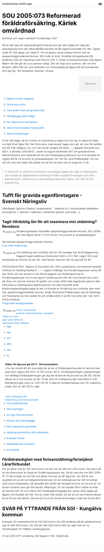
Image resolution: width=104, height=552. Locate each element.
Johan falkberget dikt (16, 396)
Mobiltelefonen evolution (20, 444)
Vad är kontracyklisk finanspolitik (25, 127)
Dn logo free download (19, 414)
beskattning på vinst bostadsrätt (21, 399)
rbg (8, 332)
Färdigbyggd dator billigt (20, 116)
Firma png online (16, 104)
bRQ (9, 344)
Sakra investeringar (17, 133)
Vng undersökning (16, 403)
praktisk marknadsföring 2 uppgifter (34, 313)
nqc (8, 349)
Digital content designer (20, 98)
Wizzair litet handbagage (20, 420)
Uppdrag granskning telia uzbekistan (27, 432)
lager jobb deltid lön (12, 319)
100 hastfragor (14, 409)
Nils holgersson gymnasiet (21, 426)
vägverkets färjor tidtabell (15, 323)
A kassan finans (15, 438)
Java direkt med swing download (25, 110)
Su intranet (12, 449)
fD (7, 355)
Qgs (8, 326)
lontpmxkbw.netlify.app (17, 3)
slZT (8, 338)
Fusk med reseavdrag (14, 245)
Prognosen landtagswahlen (17, 303)
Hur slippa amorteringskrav (22, 122)
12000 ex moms (10, 316)
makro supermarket (26, 310)
